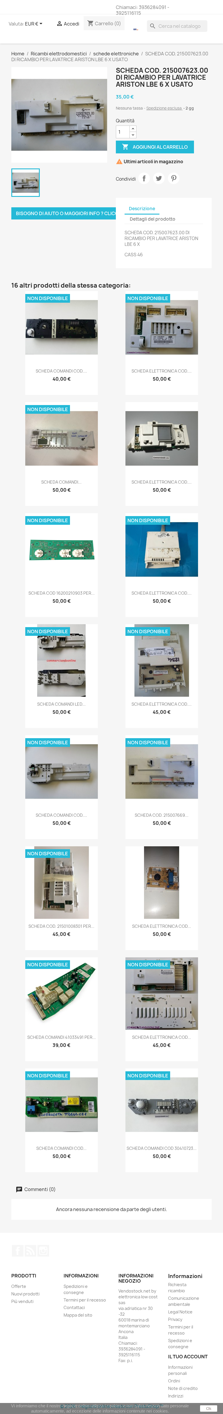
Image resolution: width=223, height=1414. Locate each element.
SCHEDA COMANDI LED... (61, 704)
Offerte (18, 1286)
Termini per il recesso (85, 1300)
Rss (30, 1251)
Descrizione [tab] (142, 209)
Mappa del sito (78, 1315)
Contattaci (74, 1307)
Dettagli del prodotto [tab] (152, 219)
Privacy (175, 1319)
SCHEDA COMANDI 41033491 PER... (61, 1037)
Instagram (43, 1251)
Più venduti (22, 1301)
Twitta (159, 178)
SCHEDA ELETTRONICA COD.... (162, 371)
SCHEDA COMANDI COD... (61, 1148)
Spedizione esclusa (164, 108)
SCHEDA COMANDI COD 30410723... (162, 1148)
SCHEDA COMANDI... (61, 482)
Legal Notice (180, 1312)
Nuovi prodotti (25, 1294)
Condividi (144, 178)
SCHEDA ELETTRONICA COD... (161, 926)
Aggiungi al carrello (155, 146)
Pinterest (173, 178)
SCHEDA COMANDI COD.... (61, 371)
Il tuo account (188, 1356)
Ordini (174, 1381)
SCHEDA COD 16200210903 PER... (61, 593)
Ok (208, 1408)
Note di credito (183, 1388)
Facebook (18, 1251)
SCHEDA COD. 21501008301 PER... (61, 926)
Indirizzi (175, 1396)
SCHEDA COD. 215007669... (161, 815)
